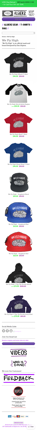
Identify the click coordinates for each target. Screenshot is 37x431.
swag (4, 28)
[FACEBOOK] (7, 330)
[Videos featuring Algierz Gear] (18, 353)
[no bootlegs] (18, 397)
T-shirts (25, 24)
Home (4, 36)
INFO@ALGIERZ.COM (25, 2)
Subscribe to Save (18, 344)
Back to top (18, 422)
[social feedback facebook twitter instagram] (18, 378)
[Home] (18, 14)
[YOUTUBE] (11, 330)
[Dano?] (18, 365)
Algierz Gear (11, 24)
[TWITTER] (3, 330)
